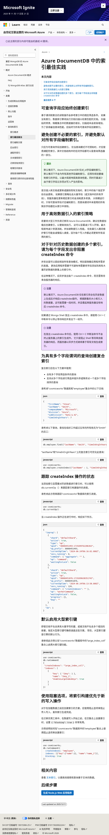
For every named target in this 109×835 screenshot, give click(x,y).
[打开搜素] (103, 24)
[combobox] (19, 55)
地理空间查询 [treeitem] (16, 168)
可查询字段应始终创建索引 (55, 82)
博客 (67, 829)
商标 (35, 833)
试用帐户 (100, 32)
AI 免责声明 (44, 829)
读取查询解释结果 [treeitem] (18, 173)
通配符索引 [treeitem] (15, 152)
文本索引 (50, 777)
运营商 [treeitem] (11, 121)
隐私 (71, 825)
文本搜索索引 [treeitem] (16, 157)
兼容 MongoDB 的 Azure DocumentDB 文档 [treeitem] (17, 63)
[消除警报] (103, 5)
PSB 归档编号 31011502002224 (49, 825)
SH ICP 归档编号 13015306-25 (16, 825)
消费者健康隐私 (9, 833)
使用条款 (26, 833)
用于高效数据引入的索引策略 (56, 89)
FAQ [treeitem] (10, 80)
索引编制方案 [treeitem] (16, 142)
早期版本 (57, 829)
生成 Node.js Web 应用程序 (57, 792)
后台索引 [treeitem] (14, 147)
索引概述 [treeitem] (14, 132)
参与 (76, 829)
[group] (74, 445)
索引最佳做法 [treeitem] (16, 137)
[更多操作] (104, 52)
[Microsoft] (5, 25)
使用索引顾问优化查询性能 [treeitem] (22, 178)
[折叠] (35, 49)
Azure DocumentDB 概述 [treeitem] (19, 75)
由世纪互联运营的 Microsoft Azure (18, 829)
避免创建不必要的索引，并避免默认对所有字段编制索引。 (69, 85)
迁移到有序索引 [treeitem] (17, 163)
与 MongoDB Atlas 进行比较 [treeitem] (21, 85)
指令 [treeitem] (10, 116)
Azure (44, 52)
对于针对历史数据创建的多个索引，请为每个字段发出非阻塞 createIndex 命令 (70, 94)
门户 (90, 32)
